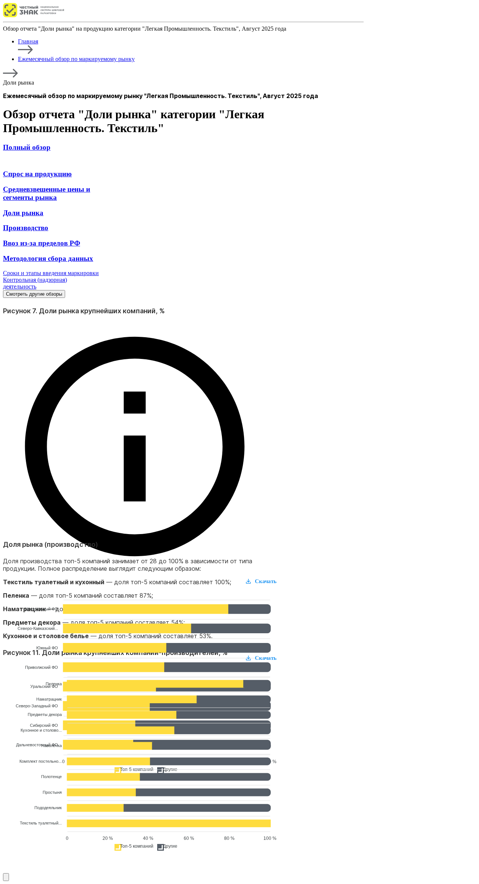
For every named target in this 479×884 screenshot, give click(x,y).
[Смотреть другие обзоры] (6, 877)
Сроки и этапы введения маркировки (51, 273)
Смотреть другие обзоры (34, 294)
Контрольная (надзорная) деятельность (35, 283)
